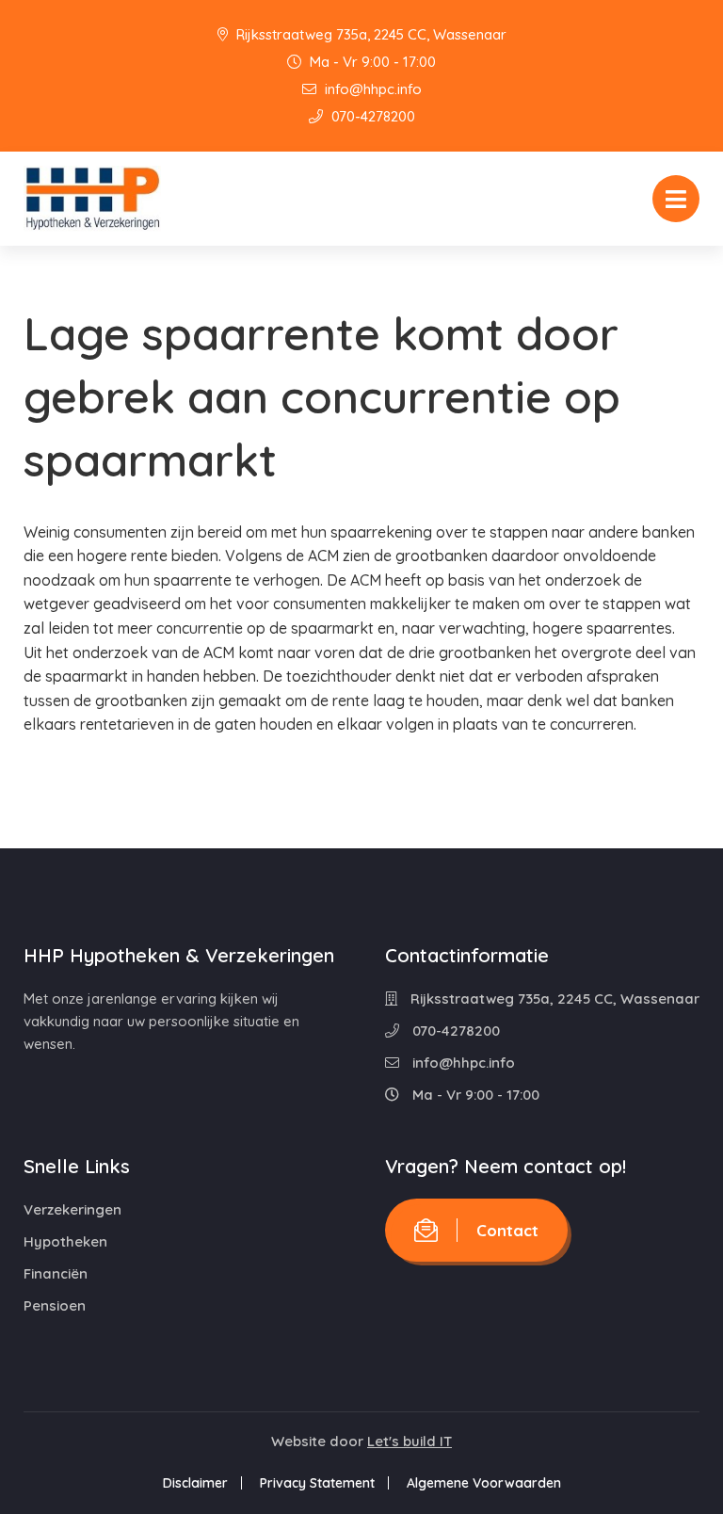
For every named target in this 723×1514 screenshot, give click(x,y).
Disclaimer (195, 1482)
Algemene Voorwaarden (484, 1482)
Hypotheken (65, 1241)
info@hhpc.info (371, 89)
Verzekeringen (72, 1209)
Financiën (56, 1273)
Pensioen (55, 1305)
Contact (507, 1230)
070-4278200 (371, 116)
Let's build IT (409, 1441)
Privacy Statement (317, 1482)
